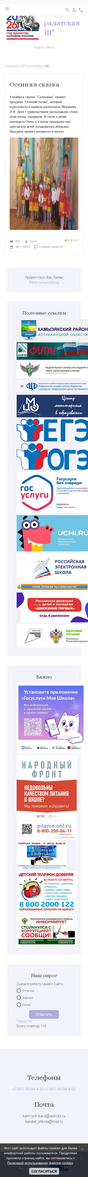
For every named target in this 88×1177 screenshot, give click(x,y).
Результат (25, 1021)
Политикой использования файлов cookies (40, 1163)
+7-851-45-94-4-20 (28, 1089)
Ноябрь (36, 66)
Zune (33, 241)
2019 (24, 66)
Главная (11, 66)
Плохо (26, 1005)
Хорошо (27, 997)
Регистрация (39, 282)
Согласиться (44, 1171)
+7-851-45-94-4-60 (60, 1089)
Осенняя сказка (34, 84)
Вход (55, 282)
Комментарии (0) (51, 247)
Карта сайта (44, 47)
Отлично (28, 990)
